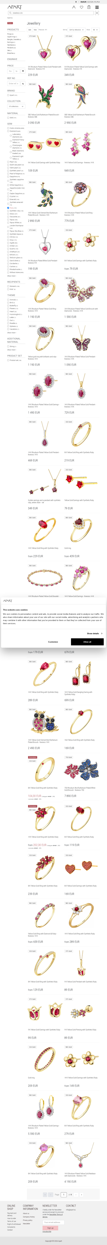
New (35, 30)
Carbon (13, 266)
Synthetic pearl (16, 171)
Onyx (13, 240)
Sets (9, 50)
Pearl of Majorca (17, 174)
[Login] (74, 7)
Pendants (11, 48)
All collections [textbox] (13, 106)
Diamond (15, 131)
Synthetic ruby (16, 211)
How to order (11, 1218)
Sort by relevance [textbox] (75, 30)
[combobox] (16, 106)
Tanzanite (15, 217)
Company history (29, 1217)
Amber (14, 246)
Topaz (13, 220)
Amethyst (15, 252)
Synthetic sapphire (17, 181)
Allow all (87, 642)
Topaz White (15, 223)
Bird (12, 303)
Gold (13, 118)
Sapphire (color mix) (17, 189)
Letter (13, 317)
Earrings (11, 42)
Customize (53, 642)
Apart (13, 95)
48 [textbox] (94, 30)
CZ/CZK (90, 2)
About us (26, 1213)
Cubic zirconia (17, 128)
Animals (14, 300)
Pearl (13, 162)
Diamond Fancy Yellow (18, 141)
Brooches (11, 53)
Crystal (14, 196)
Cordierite (14, 263)
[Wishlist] (81, 7)
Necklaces (11, 45)
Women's (14, 286)
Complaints (11, 1227)
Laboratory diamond (17, 135)
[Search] (10, 13)
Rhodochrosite (16, 269)
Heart (13, 311)
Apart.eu (10, 18)
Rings (10, 34)
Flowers (14, 308)
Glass (13, 214)
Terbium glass (16, 258)
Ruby (13, 208)
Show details (93, 633)
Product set (15, 360)
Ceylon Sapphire (17, 193)
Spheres (14, 326)
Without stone (16, 272)
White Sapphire (16, 185)
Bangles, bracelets (14, 39)
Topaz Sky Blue (16, 231)
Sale (29, 30)
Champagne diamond (17, 146)
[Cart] (89, 7)
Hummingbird (16, 314)
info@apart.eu (71, 1210)
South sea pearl (17, 165)
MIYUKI (14, 255)
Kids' (12, 289)
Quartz (14, 249)
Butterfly (14, 306)
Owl (12, 320)
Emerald (14, 199)
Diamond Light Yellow (17, 157)
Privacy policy (27, 1220)
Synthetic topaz (16, 234)
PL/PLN (97, 2)
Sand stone (15, 261)
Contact (10, 1230)
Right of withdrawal (14, 1224)
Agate (13, 243)
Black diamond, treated (18, 152)
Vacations (14, 329)
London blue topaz (16, 227)
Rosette (13, 323)
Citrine (14, 237)
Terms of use (11, 1221)
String (13, 346)
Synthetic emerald (16, 203)
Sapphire (15, 176)
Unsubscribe (47, 1231)
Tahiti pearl (15, 168)
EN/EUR (83, 2)
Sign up (50, 1228)
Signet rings (12, 37)
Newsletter (26, 1224)
